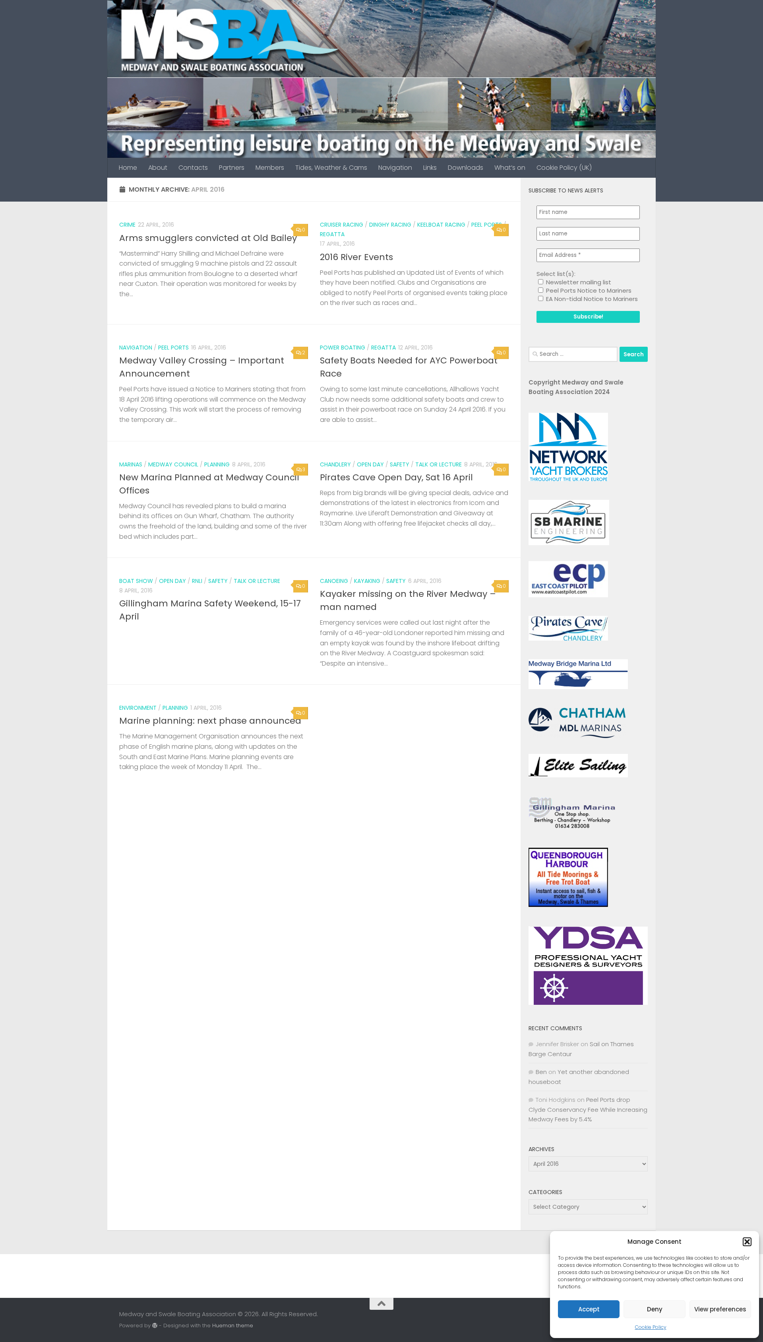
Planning (217, 464)
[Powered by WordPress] (154, 1325)
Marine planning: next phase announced (210, 721)
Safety (399, 464)
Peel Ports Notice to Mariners (587, 290)
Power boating (342, 348)
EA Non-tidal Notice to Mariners (591, 299)
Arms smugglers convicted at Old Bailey (208, 238)
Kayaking (367, 581)
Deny (654, 1309)
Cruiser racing (341, 225)
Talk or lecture (438, 464)
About (157, 167)
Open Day (370, 464)
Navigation (395, 167)
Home (128, 167)
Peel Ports (486, 225)
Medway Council (173, 464)
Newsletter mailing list (577, 282)
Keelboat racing (441, 225)
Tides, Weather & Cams (331, 167)
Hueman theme (232, 1325)
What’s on (509, 167)
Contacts (193, 167)
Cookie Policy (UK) (564, 167)
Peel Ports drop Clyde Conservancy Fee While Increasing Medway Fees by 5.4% (588, 1109)
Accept (589, 1309)
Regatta (332, 234)
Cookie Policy (650, 1327)
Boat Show (136, 581)
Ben (541, 1072)
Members (270, 167)
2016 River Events (356, 257)
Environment (138, 708)
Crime (127, 225)
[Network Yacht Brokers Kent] (568, 479)
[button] (747, 1242)
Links (430, 167)
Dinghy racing (390, 225)
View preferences (720, 1309)
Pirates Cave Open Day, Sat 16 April (396, 477)
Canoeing (334, 581)
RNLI (197, 581)
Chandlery (335, 464)
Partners (231, 167)
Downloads (465, 167)
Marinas (130, 464)
